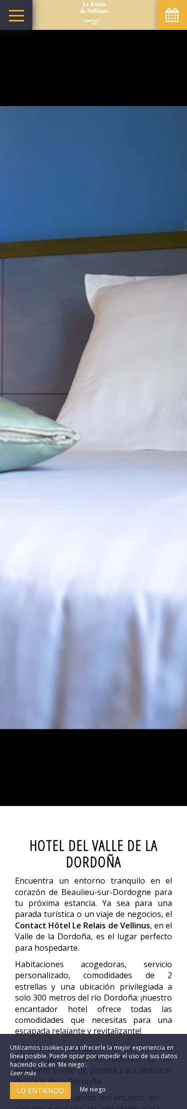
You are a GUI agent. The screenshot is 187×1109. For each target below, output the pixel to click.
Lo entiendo (40, 1090)
